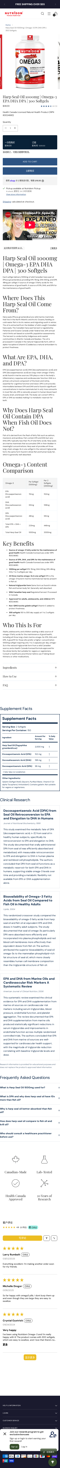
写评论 (22, 1238)
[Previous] (4, 4)
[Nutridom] (13, 13)
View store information (16, 194)
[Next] (55, 4)
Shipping (7, 201)
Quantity (7, 122)
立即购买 (30, 171)
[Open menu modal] (49, 13)
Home (8, 25)
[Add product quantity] (15, 128)
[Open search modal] (42, 13)
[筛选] (46, 1238)
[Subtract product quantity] (5, 128)
